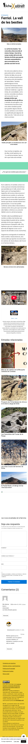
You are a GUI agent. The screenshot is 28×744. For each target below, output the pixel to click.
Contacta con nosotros (9, 663)
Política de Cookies (8, 671)
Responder (5, 615)
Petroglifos (4, 15)
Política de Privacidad (9, 668)
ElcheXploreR (10, 630)
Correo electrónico (7, 556)
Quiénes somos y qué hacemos (11, 666)
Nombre (4, 547)
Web (2, 564)
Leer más (16, 741)
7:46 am (24, 604)
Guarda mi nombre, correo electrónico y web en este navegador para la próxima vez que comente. (14, 575)
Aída (12, 604)
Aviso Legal (6, 673)
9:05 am (22, 634)
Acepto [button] (23, 741)
